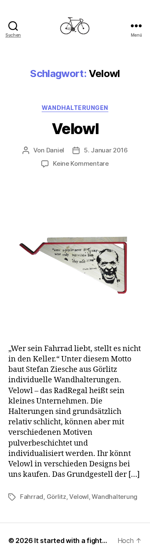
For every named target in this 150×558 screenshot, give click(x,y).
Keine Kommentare (81, 163)
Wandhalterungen (75, 107)
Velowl (75, 129)
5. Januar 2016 (106, 150)
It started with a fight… (70, 540)
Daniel (55, 150)
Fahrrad (31, 497)
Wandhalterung (115, 497)
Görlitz (56, 497)
